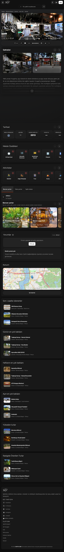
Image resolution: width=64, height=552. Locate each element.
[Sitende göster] (29, 43)
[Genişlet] (45, 43)
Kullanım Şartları (7, 535)
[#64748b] (8, 135)
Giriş (61, 2)
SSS (4, 529)
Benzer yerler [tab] (7, 189)
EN (56, 2)
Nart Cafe (21, 11)
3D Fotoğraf (6, 527)
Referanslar (6, 532)
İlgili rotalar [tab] (29, 189)
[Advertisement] (32, 109)
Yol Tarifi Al (32, 292)
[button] (32, 277)
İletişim (4, 540)
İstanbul (16, 11)
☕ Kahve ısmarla (8, 518)
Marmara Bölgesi (9, 11)
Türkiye (3, 11)
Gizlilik (4, 538)
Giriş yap (32, 244)
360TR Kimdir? (6, 524)
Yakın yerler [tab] (18, 189)
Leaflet (45, 288)
